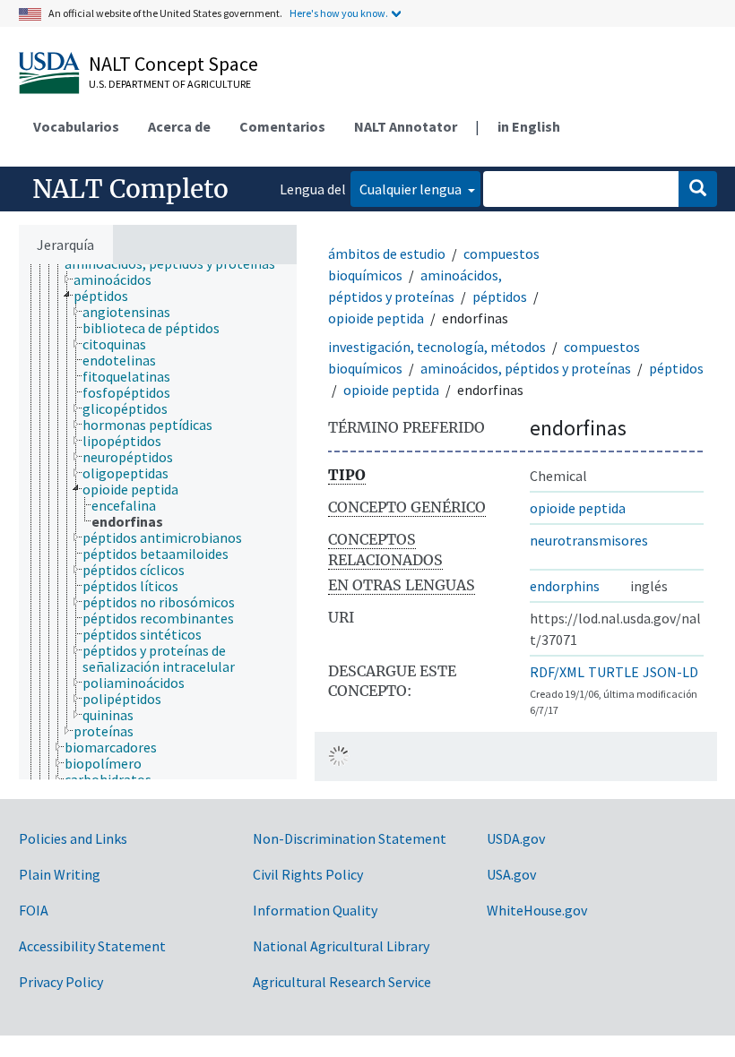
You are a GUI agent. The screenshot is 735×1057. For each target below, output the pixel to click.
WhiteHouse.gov (537, 910)
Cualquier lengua (411, 189)
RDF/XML (557, 672)
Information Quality (315, 910)
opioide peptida (376, 318)
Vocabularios (76, 126)
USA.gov (511, 874)
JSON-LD (670, 672)
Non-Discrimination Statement (349, 838)
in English (528, 126)
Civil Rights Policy (308, 874)
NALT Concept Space (173, 63)
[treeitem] (120, 279)
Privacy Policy (61, 982)
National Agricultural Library (341, 946)
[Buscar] (698, 189)
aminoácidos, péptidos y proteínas (525, 368)
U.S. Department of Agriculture (170, 83)
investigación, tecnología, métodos (437, 347)
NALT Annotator (405, 126)
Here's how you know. (339, 13)
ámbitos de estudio (386, 253)
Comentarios (282, 126)
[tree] (158, 521)
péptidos (499, 296)
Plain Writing (59, 874)
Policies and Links (73, 838)
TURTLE (613, 672)
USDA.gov (516, 838)
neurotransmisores (589, 540)
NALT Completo (130, 189)
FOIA (33, 910)
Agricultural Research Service (342, 982)
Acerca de (179, 126)
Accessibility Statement (92, 946)
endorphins (565, 586)
